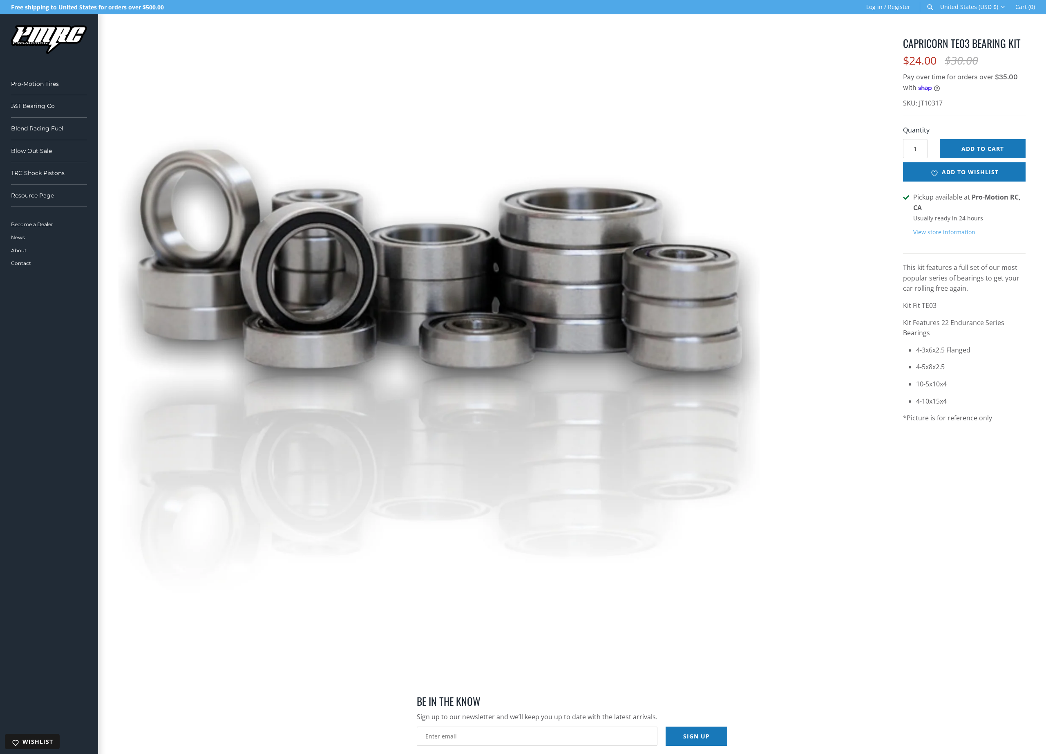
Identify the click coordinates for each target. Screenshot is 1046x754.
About (19, 250)
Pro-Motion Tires (35, 84)
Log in (874, 7)
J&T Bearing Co (33, 106)
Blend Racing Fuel (37, 128)
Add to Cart (982, 149)
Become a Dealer (32, 224)
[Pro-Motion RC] (49, 39)
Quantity (916, 130)
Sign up (696, 736)
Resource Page (32, 195)
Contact (21, 263)
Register (899, 7)
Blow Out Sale (31, 151)
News (18, 237)
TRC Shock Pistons (38, 173)
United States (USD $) (969, 7)
